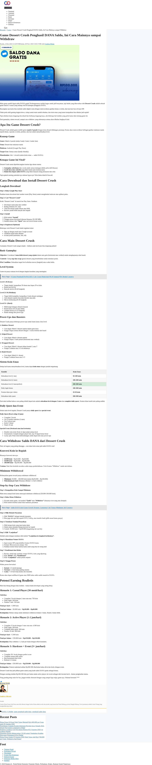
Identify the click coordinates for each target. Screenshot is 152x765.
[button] (5, 28)
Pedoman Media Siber (11, 759)
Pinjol (10, 21)
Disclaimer (7, 753)
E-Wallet (10, 712)
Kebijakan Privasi (10, 751)
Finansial (11, 15)
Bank (10, 17)
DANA (4, 712)
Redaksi (6, 760)
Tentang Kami (8, 749)
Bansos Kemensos (14, 22)
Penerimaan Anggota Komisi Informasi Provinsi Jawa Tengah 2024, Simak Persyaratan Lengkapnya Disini (22, 727)
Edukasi (11, 24)
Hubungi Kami (9, 757)
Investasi (11, 19)
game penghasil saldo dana (22, 712)
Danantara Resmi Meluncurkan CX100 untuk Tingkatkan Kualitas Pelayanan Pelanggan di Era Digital (21, 734)
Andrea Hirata (5, 696)
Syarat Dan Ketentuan (11, 755)
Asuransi (11, 13)
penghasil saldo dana (39, 712)
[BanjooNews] (7, 6)
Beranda (2, 30)
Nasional (11, 11)
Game (9, 30)
